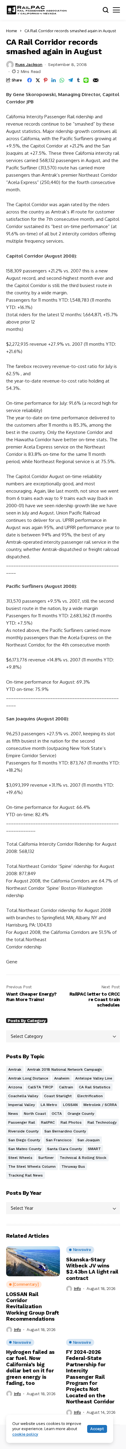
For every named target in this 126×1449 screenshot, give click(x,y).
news (13, 1113)
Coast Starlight (58, 1096)
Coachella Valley (23, 1096)
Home (11, 30)
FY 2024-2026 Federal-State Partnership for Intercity (90, 1377)
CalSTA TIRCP (40, 1087)
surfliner (46, 1158)
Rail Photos (71, 1122)
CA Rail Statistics (94, 1087)
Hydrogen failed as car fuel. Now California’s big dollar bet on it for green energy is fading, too (30, 1367)
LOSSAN (70, 1105)
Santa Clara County (64, 1149)
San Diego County (24, 1140)
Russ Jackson (29, 64)
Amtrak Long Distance (28, 1078)
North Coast (35, 1113)
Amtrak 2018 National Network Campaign (64, 1069)
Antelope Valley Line (93, 1078)
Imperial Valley (21, 1105)
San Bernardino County (65, 1131)
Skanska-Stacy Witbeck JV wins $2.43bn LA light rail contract (92, 1269)
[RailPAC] (36, 10)
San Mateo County (24, 1149)
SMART (94, 1149)
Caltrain (66, 1087)
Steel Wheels (20, 1158)
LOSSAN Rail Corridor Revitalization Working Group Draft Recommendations (32, 1306)
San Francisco (59, 1140)
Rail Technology (102, 1122)
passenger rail (21, 1122)
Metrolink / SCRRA (100, 1105)
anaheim (61, 1078)
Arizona (15, 1087)
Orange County (81, 1113)
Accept (97, 1428)
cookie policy (25, 1434)
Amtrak (14, 1069)
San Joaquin (88, 1140)
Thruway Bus (73, 1166)
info (17, 1329)
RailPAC (48, 1122)
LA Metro (49, 1105)
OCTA (57, 1113)
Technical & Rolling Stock (83, 1158)
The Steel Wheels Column (32, 1166)
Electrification (90, 1096)
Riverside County (23, 1131)
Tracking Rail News (25, 1175)
